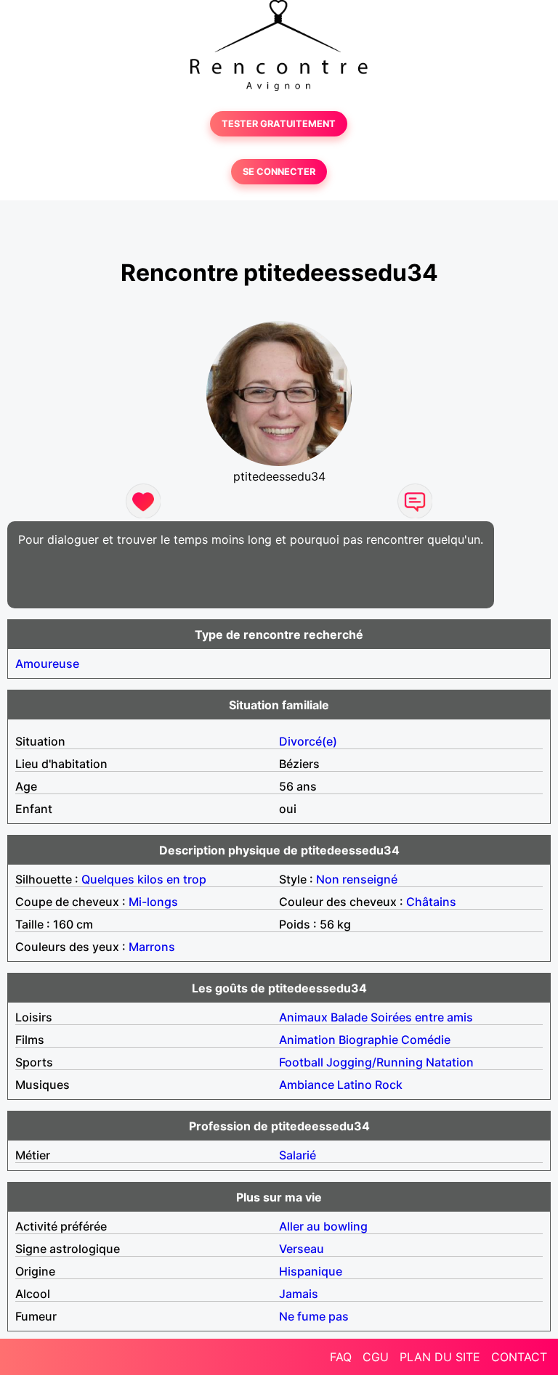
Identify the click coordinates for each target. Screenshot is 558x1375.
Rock (389, 1084)
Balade (349, 1017)
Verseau (301, 1248)
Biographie (368, 1039)
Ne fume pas (314, 1316)
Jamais (298, 1293)
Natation (450, 1062)
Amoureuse (47, 663)
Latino (354, 1084)
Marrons (152, 946)
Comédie (425, 1039)
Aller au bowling (323, 1226)
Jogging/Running (374, 1062)
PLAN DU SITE (440, 1357)
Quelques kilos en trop (143, 879)
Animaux (303, 1017)
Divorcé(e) (308, 741)
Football (301, 1062)
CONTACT (519, 1357)
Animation (307, 1039)
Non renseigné (356, 879)
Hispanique (310, 1271)
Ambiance (306, 1084)
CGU (376, 1357)
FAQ (341, 1357)
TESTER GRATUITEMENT (279, 123)
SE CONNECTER (279, 171)
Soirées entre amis (422, 1017)
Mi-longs (153, 901)
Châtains (431, 901)
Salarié (297, 1155)
